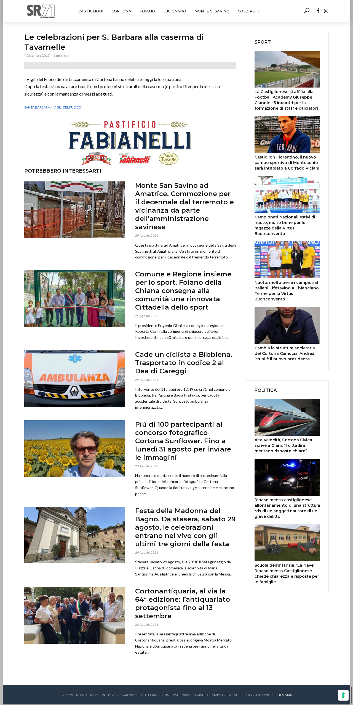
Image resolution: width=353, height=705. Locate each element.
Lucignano (174, 11)
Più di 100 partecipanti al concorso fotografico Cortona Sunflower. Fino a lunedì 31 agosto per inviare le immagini (183, 440)
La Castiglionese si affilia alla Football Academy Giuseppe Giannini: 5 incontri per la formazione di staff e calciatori (286, 100)
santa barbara (37, 107)
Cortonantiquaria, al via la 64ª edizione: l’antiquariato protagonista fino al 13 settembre (182, 603)
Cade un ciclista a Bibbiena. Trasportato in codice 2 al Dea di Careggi (183, 362)
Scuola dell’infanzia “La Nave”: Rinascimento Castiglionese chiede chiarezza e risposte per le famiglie (287, 573)
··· (271, 11)
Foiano (147, 11)
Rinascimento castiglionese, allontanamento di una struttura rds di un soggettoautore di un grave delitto (287, 508)
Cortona (121, 11)
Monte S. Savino (211, 11)
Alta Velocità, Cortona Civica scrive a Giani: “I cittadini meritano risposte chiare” (283, 445)
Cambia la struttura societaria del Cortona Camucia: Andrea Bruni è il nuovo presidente (285, 353)
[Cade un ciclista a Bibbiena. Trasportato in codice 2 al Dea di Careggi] (74, 378)
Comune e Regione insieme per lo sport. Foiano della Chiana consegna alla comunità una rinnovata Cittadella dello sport (183, 290)
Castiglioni (90, 11)
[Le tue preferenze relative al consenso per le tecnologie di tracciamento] (343, 695)
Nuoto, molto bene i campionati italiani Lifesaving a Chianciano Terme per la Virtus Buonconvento (287, 291)
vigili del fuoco (67, 107)
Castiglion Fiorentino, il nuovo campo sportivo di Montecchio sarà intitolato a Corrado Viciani (287, 163)
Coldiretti (249, 11)
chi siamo (284, 694)
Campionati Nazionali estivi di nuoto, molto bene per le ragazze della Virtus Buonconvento (285, 225)
